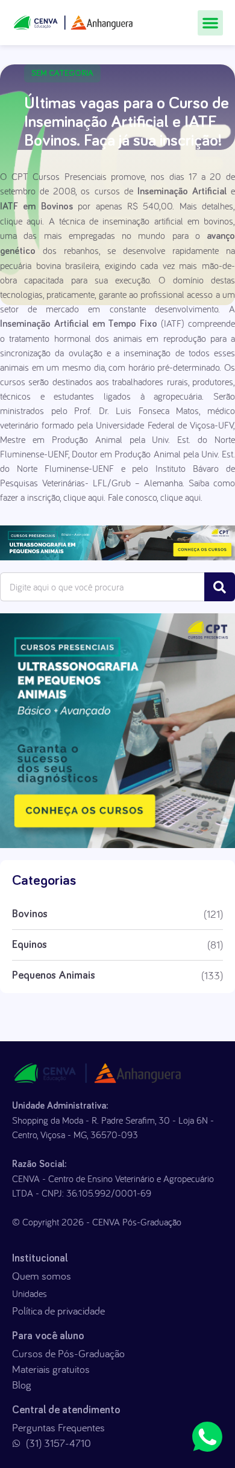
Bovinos (30, 914)
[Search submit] (219, 586)
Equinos (29, 945)
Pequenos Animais (53, 975)
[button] (210, 23)
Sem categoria (62, 73)
